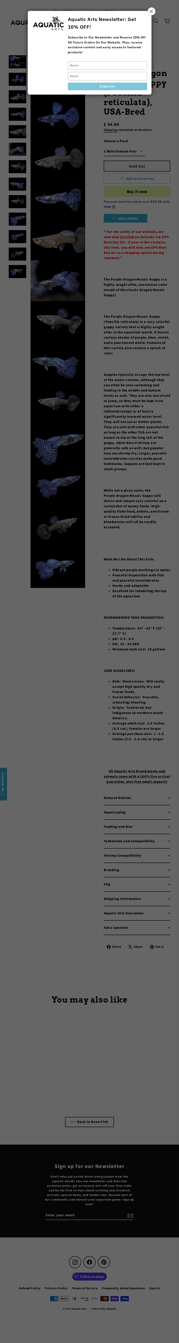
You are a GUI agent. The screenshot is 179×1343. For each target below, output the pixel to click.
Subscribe (107, 86)
